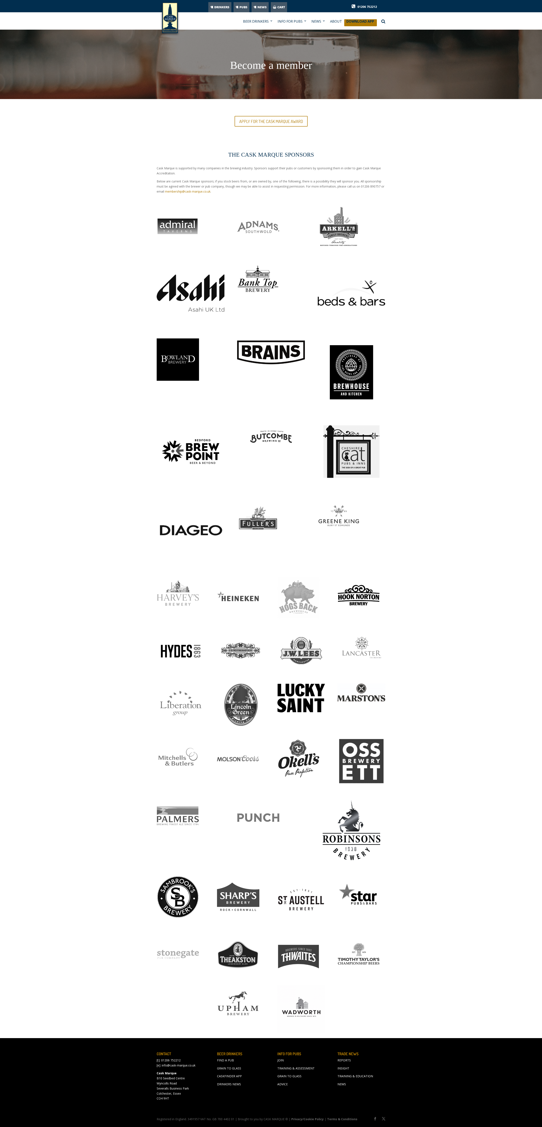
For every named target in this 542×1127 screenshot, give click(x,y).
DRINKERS (221, 7)
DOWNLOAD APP (360, 22)
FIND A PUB (225, 1060)
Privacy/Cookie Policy (307, 1119)
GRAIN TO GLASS (229, 1068)
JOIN (280, 1060)
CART (281, 7)
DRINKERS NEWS (229, 1084)
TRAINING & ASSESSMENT (296, 1068)
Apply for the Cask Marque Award (271, 121)
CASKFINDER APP (229, 1076)
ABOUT (336, 21)
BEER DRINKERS (256, 21)
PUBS (243, 7)
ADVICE (282, 1084)
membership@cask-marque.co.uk (187, 191)
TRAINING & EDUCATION (355, 1076)
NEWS (262, 7)
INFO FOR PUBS (290, 21)
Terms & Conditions (342, 1119)
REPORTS (344, 1060)
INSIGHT (343, 1068)
